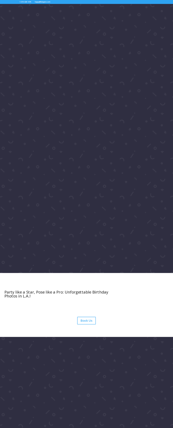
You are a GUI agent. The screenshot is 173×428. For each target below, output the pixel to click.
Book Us (86, 321)
